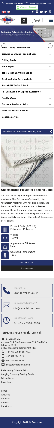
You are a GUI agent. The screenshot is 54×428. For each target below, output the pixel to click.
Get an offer (27, 262)
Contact (5, 402)
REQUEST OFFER (37, 20)
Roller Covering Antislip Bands (17, 73)
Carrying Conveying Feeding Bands (19, 54)
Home (4, 391)
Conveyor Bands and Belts (15, 104)
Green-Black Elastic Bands (15, 110)
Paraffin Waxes (9, 98)
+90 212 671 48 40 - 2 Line (16, 352)
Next (50, 45)
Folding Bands (9, 60)
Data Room (6, 406)
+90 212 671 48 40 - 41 (12, 3)
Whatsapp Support (28, 7)
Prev (4, 45)
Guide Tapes (8, 66)
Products (5, 398)
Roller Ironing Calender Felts (16, 47)
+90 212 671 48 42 (12, 360)
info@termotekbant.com (38, 3)
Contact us (27, 268)
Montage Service (10, 117)
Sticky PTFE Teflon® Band (15, 85)
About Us (5, 395)
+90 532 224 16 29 (12, 356)
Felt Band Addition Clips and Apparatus (21, 92)
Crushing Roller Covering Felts (17, 79)
